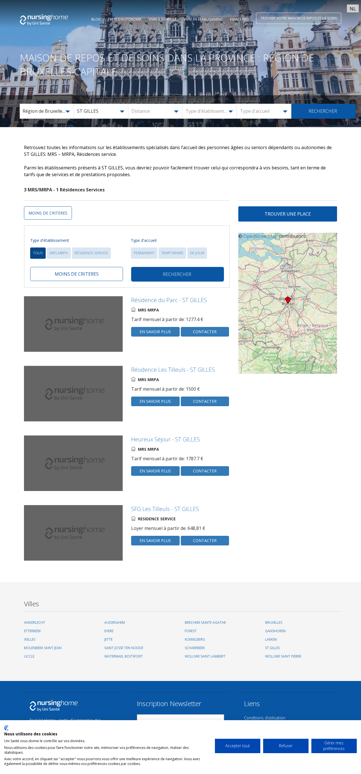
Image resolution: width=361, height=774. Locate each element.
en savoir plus (155, 331)
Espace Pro (239, 19)
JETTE (108, 639)
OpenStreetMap (260, 236)
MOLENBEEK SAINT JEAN (42, 647)
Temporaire (172, 252)
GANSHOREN (275, 631)
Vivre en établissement (203, 19)
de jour (197, 252)
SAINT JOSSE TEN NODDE (123, 647)
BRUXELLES (273, 622)
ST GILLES (272, 647)
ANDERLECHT (34, 622)
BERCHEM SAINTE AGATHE (205, 622)
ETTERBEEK (32, 631)
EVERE (108, 631)
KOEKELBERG (195, 639)
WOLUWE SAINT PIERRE (283, 656)
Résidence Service (91, 252)
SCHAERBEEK (195, 647)
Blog (96, 19)
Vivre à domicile (163, 19)
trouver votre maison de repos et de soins (299, 18)
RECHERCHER (323, 111)
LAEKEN (271, 639)
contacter (205, 331)
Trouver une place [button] (288, 214)
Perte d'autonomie (125, 19)
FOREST (191, 631)
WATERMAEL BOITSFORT (123, 656)
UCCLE (29, 656)
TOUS (38, 252)
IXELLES (29, 639)
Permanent (144, 252)
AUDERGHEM (114, 622)
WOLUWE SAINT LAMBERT (205, 656)
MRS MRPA (59, 252)
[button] (47, 111)
